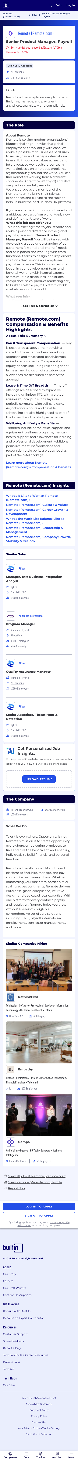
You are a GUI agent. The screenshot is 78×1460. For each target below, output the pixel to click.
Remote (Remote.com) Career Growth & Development (37, 512)
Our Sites (9, 1385)
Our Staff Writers (14, 1288)
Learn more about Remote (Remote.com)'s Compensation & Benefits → (38, 467)
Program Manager (20, 624)
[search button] (50, 5)
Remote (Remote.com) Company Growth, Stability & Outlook (38, 539)
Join (59, 5)
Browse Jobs (11, 1362)
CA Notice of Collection (39, 1434)
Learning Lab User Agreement (39, 1397)
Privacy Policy (39, 1416)
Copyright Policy (39, 1410)
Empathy (25, 1069)
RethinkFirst (28, 997)
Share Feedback (13, 1341)
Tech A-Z (8, 1369)
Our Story (9, 1274)
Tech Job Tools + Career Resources (25, 1355)
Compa (24, 1142)
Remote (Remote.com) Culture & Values (37, 505)
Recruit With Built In (16, 1311)
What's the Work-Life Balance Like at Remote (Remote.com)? (35, 521)
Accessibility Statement (39, 1404)
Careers (8, 1281)
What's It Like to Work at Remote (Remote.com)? (32, 498)
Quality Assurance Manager (28, 671)
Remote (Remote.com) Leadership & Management (34, 530)
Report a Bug (12, 1348)
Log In (70, 5)
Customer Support (15, 1334)
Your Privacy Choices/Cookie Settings (39, 1428)
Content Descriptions (17, 1295)
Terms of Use (39, 1422)
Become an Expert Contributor (23, 1318)
